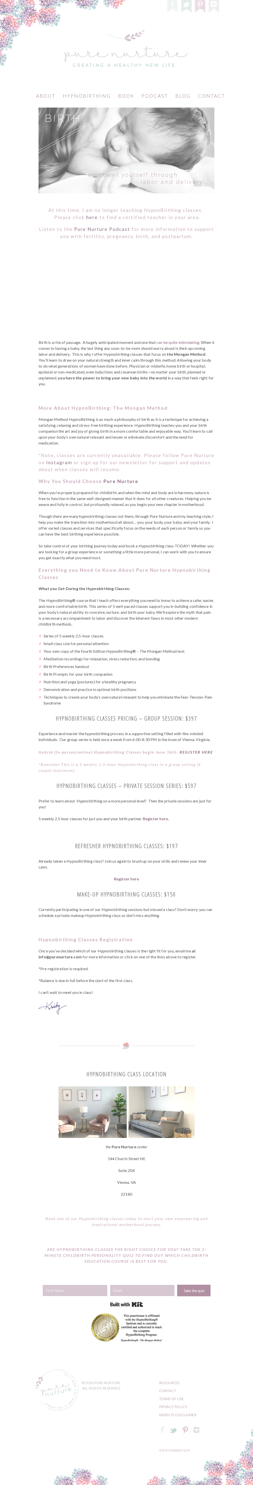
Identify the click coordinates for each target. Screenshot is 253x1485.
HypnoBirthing (87, 96)
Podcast (155, 96)
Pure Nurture (121, 481)
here (92, 217)
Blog (183, 96)
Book (126, 96)
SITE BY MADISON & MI (174, 1450)
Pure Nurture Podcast (102, 229)
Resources (169, 1383)
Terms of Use (171, 1399)
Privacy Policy (173, 1407)
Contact (211, 96)
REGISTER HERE (196, 752)
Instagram (59, 462)
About (46, 96)
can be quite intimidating (177, 342)
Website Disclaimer (178, 1415)
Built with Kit (126, 1304)
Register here (155, 818)
